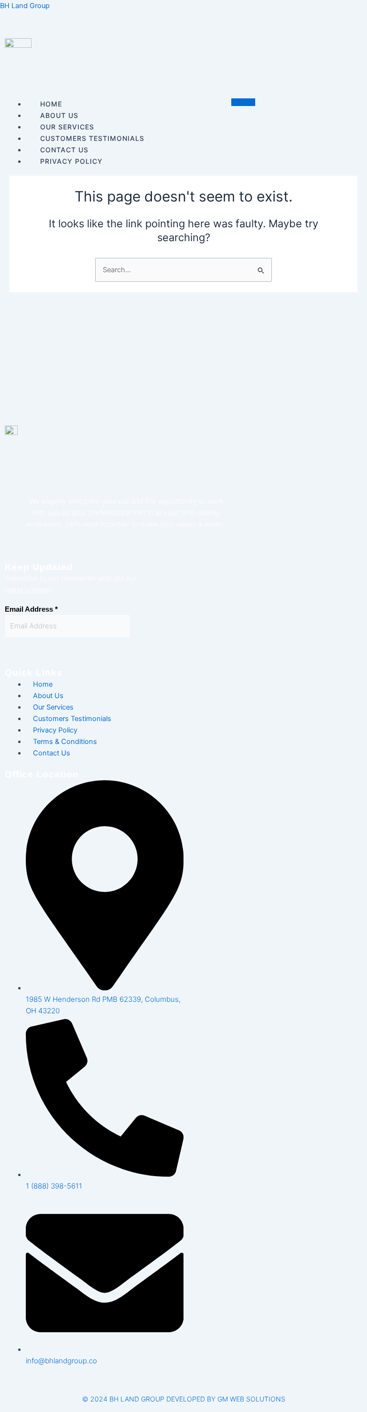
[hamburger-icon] (243, 102)
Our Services (67, 127)
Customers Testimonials (92, 138)
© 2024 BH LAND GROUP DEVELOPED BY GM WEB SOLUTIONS (183, 1399)
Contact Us (51, 753)
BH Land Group (25, 5)
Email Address (31, 609)
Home (51, 104)
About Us (59, 115)
